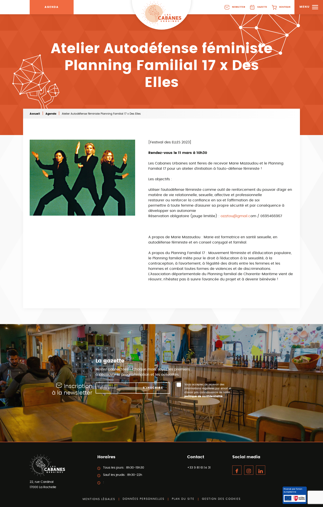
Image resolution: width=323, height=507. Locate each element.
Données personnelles (143, 499)
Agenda (52, 7)
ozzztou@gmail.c (235, 216)
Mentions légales (99, 499)
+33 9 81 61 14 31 (198, 467)
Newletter (238, 7)
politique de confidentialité (203, 396)
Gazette (262, 7)
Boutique (285, 7)
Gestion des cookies (221, 499)
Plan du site (183, 499)
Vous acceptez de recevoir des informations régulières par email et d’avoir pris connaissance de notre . (207, 390)
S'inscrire (153, 387)
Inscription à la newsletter (72, 390)
